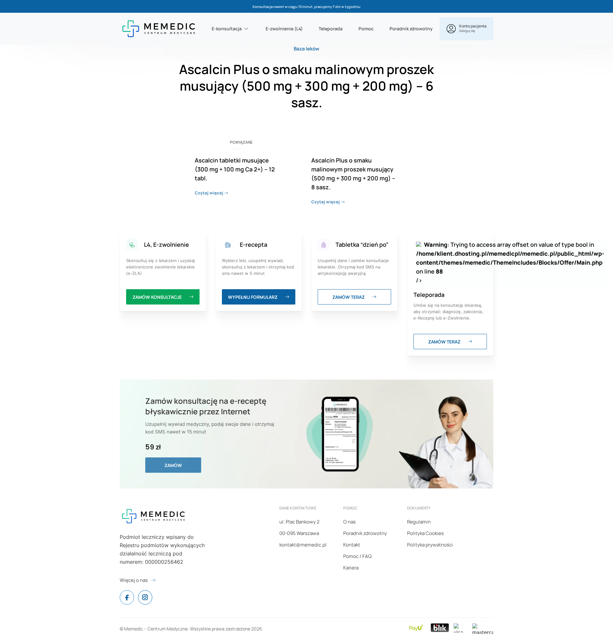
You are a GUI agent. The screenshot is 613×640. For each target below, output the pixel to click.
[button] (466, 28)
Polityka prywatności (430, 544)
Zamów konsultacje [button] (157, 297)
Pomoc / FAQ (357, 556)
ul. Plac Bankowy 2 (299, 521)
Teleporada (331, 29)
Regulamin (419, 521)
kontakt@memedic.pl (303, 544)
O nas (349, 521)
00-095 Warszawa (299, 533)
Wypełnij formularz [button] (253, 297)
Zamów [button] (173, 465)
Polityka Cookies (425, 533)
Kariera (351, 567)
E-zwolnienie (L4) (284, 29)
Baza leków (306, 48)
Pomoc (366, 29)
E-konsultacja (227, 29)
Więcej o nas (134, 580)
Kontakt (351, 544)
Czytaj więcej (209, 193)
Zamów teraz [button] (349, 297)
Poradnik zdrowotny (411, 29)
